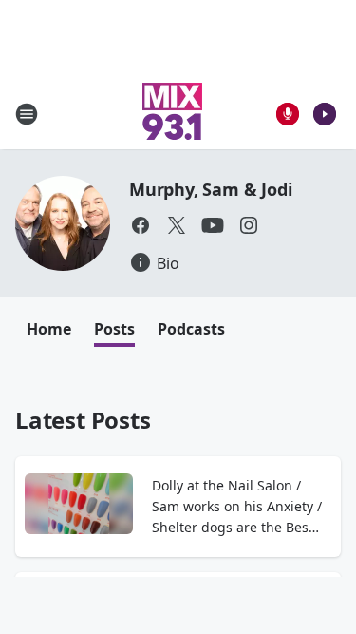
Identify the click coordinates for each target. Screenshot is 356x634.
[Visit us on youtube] (212, 225)
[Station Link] (172, 113)
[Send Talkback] (287, 114)
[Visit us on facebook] (140, 225)
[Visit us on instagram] (248, 225)
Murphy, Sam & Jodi (210, 189)
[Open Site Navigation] (26, 114)
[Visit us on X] (176, 225)
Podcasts (191, 328)
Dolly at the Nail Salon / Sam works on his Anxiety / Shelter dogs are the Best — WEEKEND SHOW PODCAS (237, 507)
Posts (114, 328)
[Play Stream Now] (324, 114)
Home (49, 328)
